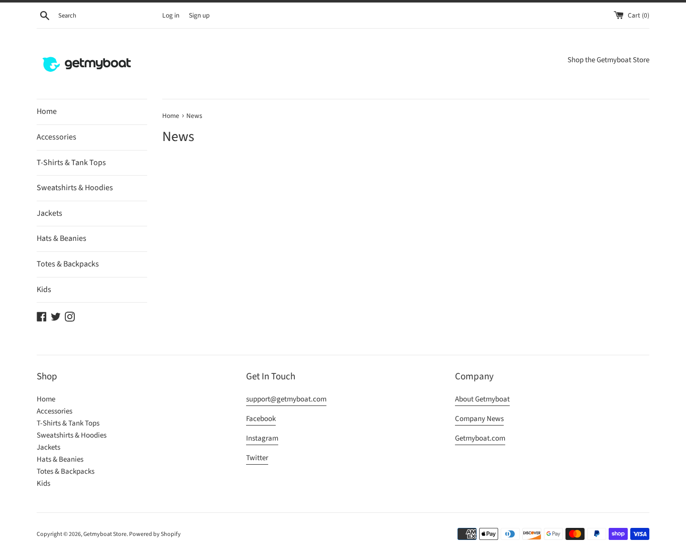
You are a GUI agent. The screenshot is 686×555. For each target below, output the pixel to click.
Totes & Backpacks (68, 263)
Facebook (261, 418)
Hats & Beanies (61, 238)
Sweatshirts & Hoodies (75, 187)
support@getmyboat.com (286, 399)
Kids (44, 289)
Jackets (49, 213)
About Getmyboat (482, 399)
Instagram (262, 438)
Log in (170, 15)
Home (47, 111)
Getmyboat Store (105, 534)
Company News (479, 418)
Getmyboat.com (480, 438)
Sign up (199, 15)
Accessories (56, 137)
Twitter (257, 458)
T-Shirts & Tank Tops (71, 162)
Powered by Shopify (155, 534)
